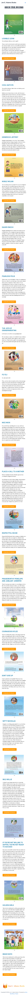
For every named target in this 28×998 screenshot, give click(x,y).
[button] (3, 24)
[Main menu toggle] (25, 2)
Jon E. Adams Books (8, 2)
